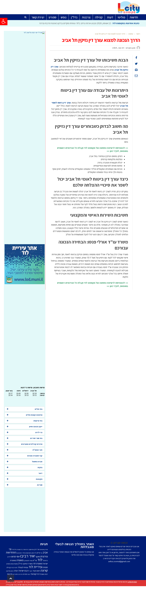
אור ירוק (36, 549)
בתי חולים (38, 409)
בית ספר (25, 549)
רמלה (16, 570)
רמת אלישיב (9, 571)
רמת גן (31, 582)
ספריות (39, 485)
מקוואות (39, 479)
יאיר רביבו (27, 556)
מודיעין (74, 582)
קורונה (44, 570)
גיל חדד (14, 549)
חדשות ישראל (22, 585)
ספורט (45, 567)
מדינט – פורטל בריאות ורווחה (61, 582)
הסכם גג (19, 553)
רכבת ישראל (24, 570)
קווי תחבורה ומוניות (34, 456)
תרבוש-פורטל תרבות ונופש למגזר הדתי (114, 582)
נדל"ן (8, 585)
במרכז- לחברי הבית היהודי (59, 585)
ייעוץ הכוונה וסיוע (35, 426)
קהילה (8, 567)
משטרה (20, 560)
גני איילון (39, 553)
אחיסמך (31, 549)
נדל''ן (20, 563)
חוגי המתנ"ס (37, 450)
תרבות (9, 574)
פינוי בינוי (14, 567)
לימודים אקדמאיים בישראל (37, 585)
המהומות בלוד (26, 553)
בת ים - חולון (24, 582)
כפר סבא (14, 585)
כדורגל (45, 560)
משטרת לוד (37, 563)
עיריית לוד (35, 566)
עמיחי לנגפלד (23, 567)
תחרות (25, 574)
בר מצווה (20, 549)
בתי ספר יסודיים (36, 438)
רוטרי (30, 571)
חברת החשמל (37, 461)
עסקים (130, 34)
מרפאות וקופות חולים (34, 415)
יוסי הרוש (15, 556)
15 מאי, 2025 (118, 48)
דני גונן (34, 553)
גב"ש (17, 582)
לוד (39, 559)
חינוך (38, 556)
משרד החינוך (28, 563)
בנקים (40, 467)
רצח (29, 574)
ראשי (138, 34)
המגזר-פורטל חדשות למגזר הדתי (89, 582)
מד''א (35, 560)
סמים (8, 564)
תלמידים (15, 574)
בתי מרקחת (38, 421)
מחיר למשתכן (28, 561)
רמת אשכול (44, 574)
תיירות (20, 574)
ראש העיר (36, 570)
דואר (40, 473)
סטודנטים (14, 564)
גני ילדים (38, 432)
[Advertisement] (25, 139)
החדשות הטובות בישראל (42, 582)
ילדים (9, 557)
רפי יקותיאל (35, 574)
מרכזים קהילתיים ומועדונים (31, 444)
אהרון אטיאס (44, 549)
